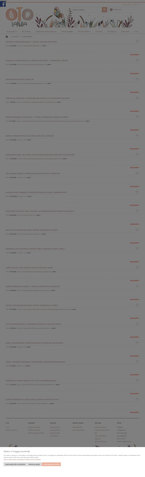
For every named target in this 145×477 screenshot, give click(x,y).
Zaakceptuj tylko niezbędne (15, 464)
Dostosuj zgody (34, 464)
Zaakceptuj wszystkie (51, 464)
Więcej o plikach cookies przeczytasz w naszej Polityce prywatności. (22, 459)
